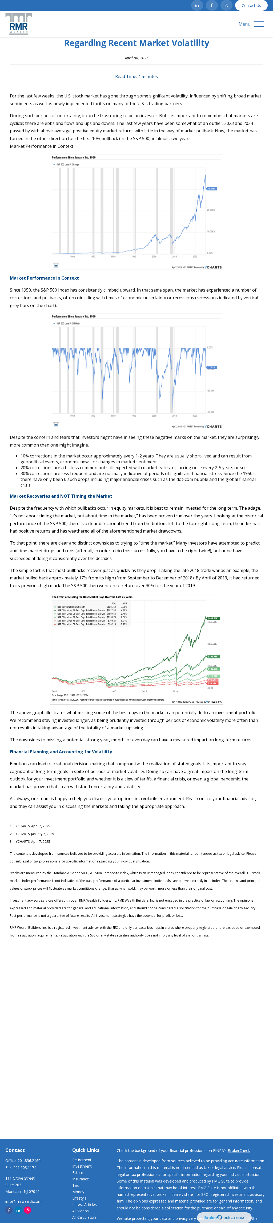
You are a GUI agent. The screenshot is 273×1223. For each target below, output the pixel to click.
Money (78, 1191)
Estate (77, 1172)
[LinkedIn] (197, 5)
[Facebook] (212, 5)
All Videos (80, 1210)
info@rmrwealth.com (23, 1201)
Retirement (81, 1159)
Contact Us (251, 5)
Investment (82, 1166)
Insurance (80, 1178)
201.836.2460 (29, 1160)
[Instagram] (226, 5)
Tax (75, 1185)
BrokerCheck (239, 1150)
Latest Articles (84, 1204)
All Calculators (84, 1217)
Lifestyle (79, 1198)
